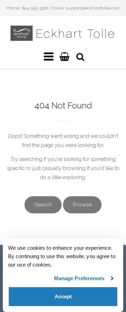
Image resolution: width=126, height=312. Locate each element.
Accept (63, 296)
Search (43, 204)
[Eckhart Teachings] (62, 38)
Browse (82, 204)
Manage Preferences (79, 278)
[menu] (49, 57)
